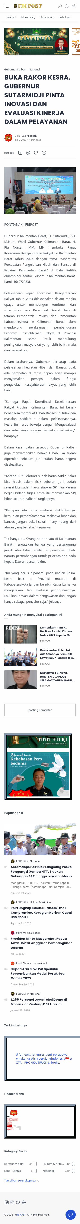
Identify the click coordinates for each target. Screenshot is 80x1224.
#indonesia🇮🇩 (59, 1058)
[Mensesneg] (28, 17)
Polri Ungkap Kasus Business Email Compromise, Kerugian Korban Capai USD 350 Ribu (41, 912)
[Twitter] (18, 1202)
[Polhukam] (64, 17)
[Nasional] (11, 17)
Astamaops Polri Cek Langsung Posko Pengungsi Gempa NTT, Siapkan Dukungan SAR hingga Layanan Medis (41, 871)
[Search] (67, 6)
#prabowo (60, 1054)
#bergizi (42, 1058)
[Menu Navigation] (6, 6)
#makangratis (26, 1058)
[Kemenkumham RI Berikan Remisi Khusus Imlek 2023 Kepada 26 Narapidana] (20, 634)
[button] (60, 6)
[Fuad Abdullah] (28, 135)
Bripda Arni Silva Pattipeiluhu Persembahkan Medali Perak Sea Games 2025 (37, 973)
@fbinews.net (25, 1054)
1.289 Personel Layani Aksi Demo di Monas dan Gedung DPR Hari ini (39, 1001)
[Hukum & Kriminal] (40, 902)
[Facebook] (6, 1202)
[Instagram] (12, 1202)
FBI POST (20, 1214)
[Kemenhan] (47, 17)
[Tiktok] (24, 1202)
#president (44, 1054)
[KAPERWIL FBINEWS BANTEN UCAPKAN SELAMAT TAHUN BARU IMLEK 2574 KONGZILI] (20, 679)
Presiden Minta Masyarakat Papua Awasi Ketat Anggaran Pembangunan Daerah (42, 943)
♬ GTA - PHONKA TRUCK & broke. (44, 1060)
